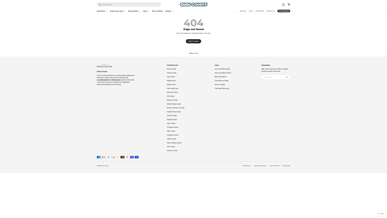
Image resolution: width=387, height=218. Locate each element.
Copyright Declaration (260, 165)
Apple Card (171, 84)
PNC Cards (171, 131)
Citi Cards (170, 96)
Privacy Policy (286, 165)
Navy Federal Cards (174, 143)
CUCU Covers (105, 165)
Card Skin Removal (222, 88)
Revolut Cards (172, 100)
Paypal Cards (172, 119)
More (145, 11)
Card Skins (101, 11)
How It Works (157, 11)
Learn (251, 11)
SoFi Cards (171, 147)
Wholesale (259, 11)
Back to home (193, 41)
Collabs (168, 11)
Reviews (243, 11)
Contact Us (270, 11)
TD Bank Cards (172, 127)
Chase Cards (171, 73)
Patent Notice (247, 165)
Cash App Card (172, 88)
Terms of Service (274, 165)
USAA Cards (171, 139)
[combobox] (129, 4)
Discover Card (172, 92)
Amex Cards (171, 69)
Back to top (193, 53)
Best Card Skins (221, 77)
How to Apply (220, 84)
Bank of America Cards (175, 108)
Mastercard (171, 81)
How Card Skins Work (223, 73)
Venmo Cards (172, 150)
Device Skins (133, 11)
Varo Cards (171, 123)
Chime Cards (172, 115)
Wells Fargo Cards (174, 104)
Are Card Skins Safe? (222, 69)
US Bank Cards (172, 135)
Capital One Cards (174, 112)
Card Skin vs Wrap (221, 81)
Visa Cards (171, 77)
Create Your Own (116, 11)
